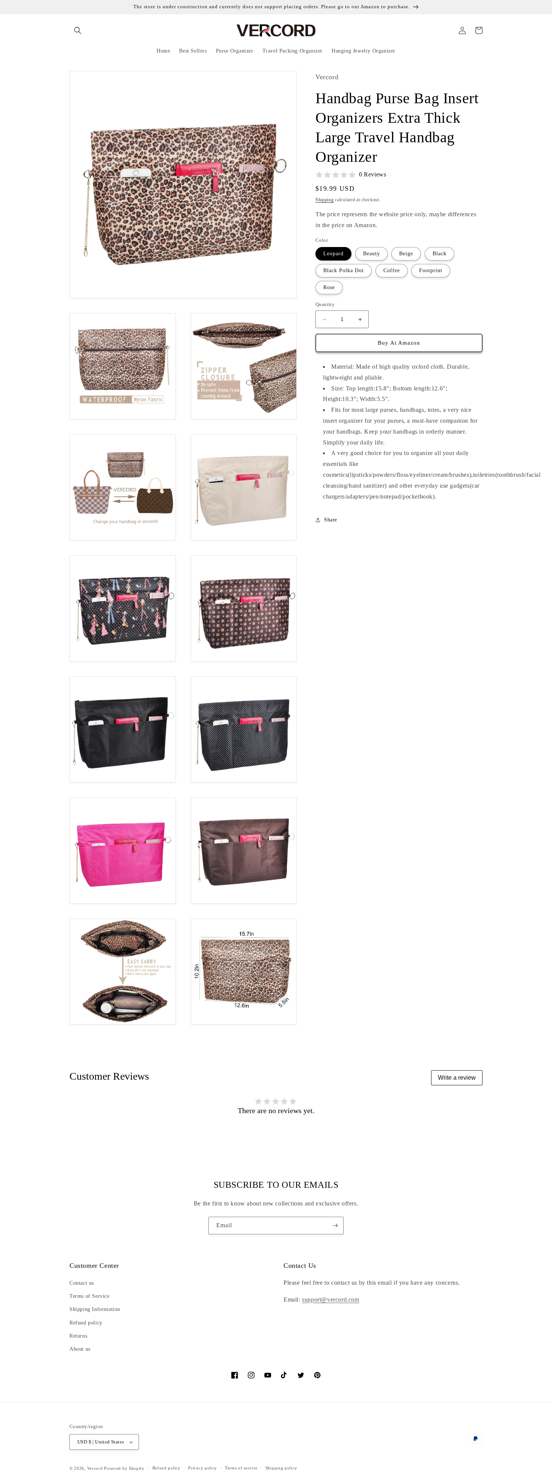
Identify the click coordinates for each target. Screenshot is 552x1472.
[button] (77, 30)
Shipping (324, 200)
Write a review (457, 1077)
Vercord (95, 1468)
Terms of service (241, 1468)
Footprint (430, 271)
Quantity (325, 304)
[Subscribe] (335, 1225)
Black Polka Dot (343, 271)
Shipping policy (281, 1468)
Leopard (333, 254)
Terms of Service (89, 1296)
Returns (78, 1336)
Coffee (391, 271)
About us (79, 1349)
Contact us (81, 1283)
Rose (329, 288)
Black (439, 254)
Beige (406, 254)
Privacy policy (202, 1468)
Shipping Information (94, 1309)
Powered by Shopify (124, 1468)
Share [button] (330, 520)
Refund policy (86, 1323)
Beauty (371, 254)
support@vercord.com (330, 1299)
